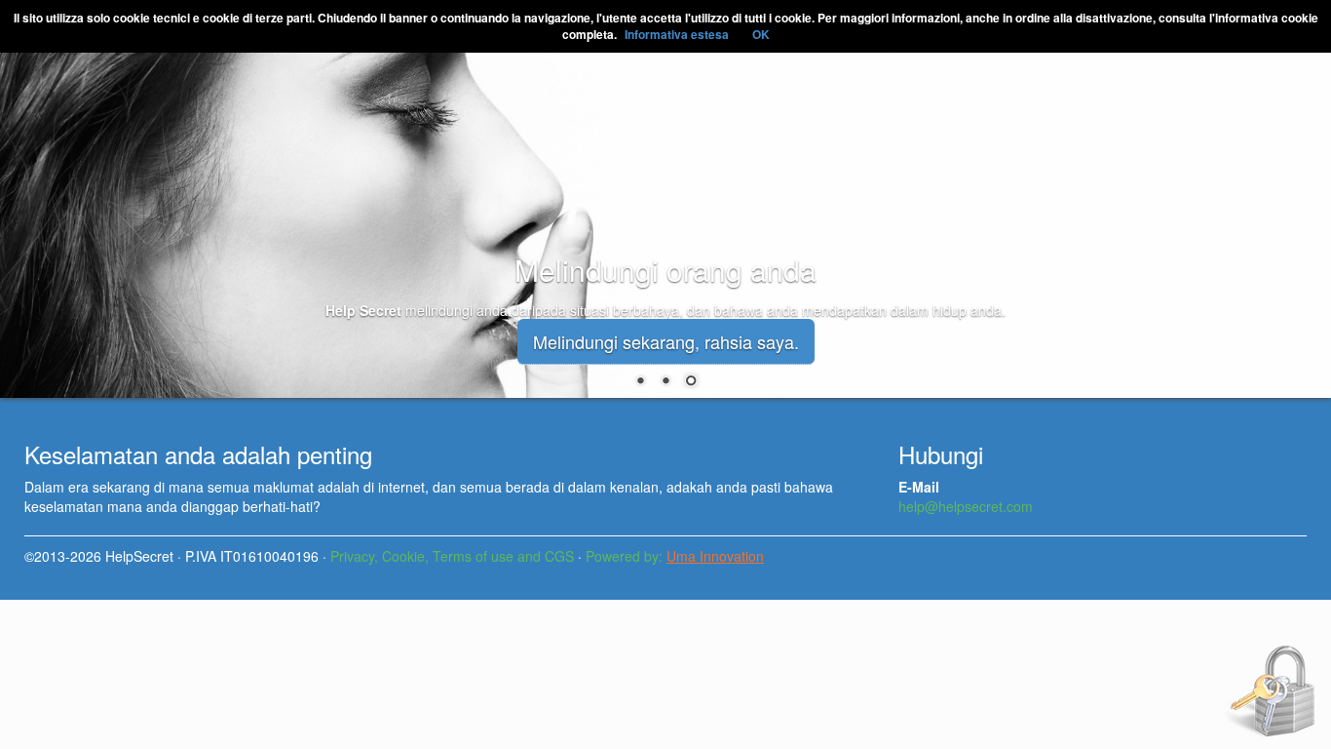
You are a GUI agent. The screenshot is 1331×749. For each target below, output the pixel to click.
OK (761, 34)
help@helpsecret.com (965, 506)
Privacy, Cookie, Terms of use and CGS (452, 556)
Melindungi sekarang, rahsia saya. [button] (666, 341)
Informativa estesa (677, 34)
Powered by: (675, 556)
